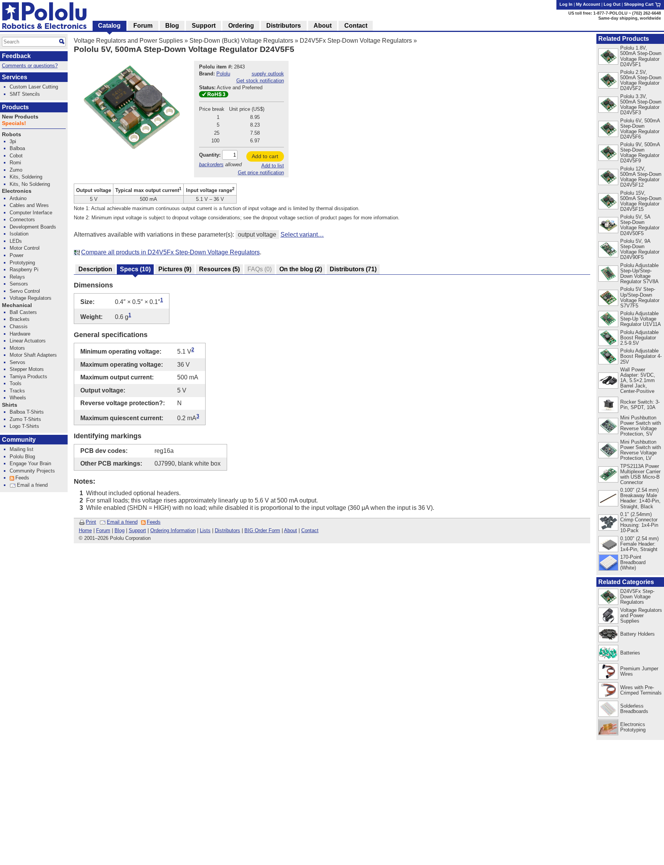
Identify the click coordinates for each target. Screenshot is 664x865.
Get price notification (261, 172)
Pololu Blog (22, 456)
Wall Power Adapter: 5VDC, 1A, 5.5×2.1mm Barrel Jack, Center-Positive (637, 380)
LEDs (16, 241)
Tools (16, 383)
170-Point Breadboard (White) (633, 562)
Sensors (19, 284)
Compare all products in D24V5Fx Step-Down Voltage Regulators (170, 252)
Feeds (154, 522)
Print (91, 522)
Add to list (272, 166)
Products (15, 107)
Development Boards (33, 227)
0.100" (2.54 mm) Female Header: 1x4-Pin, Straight (639, 544)
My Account (588, 4)
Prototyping (22, 263)
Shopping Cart (639, 4)
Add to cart (265, 156)
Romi (15, 162)
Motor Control (25, 248)
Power (16, 255)
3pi (13, 141)
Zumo (16, 170)
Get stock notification (260, 80)
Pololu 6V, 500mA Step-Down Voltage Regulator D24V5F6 (640, 129)
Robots (11, 134)
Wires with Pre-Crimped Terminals (641, 690)
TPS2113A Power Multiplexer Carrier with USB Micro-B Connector (640, 474)
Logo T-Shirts (24, 426)
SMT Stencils (25, 94)
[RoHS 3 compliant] (213, 96)
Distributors (227, 530)
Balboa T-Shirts (27, 412)
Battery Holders (637, 634)
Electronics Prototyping (633, 727)
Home (85, 530)
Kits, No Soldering (30, 184)
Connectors (22, 219)
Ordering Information (173, 530)
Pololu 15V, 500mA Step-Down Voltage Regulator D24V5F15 (640, 201)
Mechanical (17, 305)
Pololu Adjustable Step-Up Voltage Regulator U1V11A (640, 319)
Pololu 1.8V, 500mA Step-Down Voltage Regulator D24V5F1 (640, 56)
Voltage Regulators (30, 298)
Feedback (16, 56)
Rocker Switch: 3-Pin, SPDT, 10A (640, 404)
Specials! (14, 123)
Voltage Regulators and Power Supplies (128, 40)
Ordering (241, 25)
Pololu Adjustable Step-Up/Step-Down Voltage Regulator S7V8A (639, 273)
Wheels (18, 398)
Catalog (109, 25)
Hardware (20, 334)
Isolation (19, 234)
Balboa (17, 148)
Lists (205, 530)
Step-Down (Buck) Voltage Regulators (241, 40)
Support (137, 530)
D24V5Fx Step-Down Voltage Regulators (356, 40)
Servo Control (25, 291)
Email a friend (122, 522)
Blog (119, 530)
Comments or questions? (30, 65)
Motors (17, 348)
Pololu (223, 74)
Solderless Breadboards (634, 708)
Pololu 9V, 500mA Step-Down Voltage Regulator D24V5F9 (640, 153)
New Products (20, 117)
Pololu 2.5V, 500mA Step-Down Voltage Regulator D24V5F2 (640, 80)
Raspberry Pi (24, 269)
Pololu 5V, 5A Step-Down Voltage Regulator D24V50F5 (639, 225)
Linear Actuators (28, 341)
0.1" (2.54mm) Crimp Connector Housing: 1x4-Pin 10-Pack (639, 522)
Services (14, 77)
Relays (17, 277)
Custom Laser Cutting (34, 87)
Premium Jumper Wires (639, 671)
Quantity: (210, 155)
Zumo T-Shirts (25, 419)
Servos (17, 362)
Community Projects (32, 471)
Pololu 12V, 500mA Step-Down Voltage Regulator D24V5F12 (640, 177)
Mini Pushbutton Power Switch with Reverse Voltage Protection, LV (640, 450)
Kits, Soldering (26, 177)
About (290, 530)
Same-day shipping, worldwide (629, 18)
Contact (310, 530)
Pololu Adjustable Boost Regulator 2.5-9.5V (639, 337)
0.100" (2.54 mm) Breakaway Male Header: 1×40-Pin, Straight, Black (640, 498)
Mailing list (21, 449)
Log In (566, 4)
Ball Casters (23, 312)
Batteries (630, 653)
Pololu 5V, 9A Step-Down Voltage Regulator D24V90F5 (639, 249)
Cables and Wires (29, 205)
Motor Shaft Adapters (33, 355)
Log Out (612, 4)
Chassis (19, 326)
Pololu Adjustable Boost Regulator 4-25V (641, 356)
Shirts (9, 405)
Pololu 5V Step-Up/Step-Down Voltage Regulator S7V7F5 (639, 297)
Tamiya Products (28, 376)
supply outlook (268, 74)
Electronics (17, 191)
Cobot (16, 156)
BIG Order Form (262, 530)
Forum (103, 530)
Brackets (20, 319)
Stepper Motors (27, 369)
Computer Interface (31, 212)
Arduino (18, 198)
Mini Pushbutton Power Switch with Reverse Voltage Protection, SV (640, 426)
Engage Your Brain (30, 463)
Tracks (17, 391)
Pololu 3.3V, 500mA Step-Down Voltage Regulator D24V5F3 (640, 104)
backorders (211, 164)
